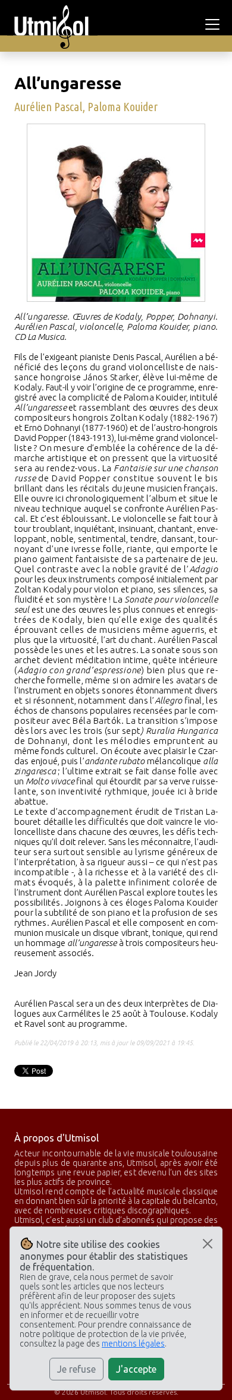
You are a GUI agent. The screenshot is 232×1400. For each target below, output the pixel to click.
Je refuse (76, 1369)
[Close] (207, 1243)
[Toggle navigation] (214, 24)
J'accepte (136, 1369)
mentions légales (133, 1343)
